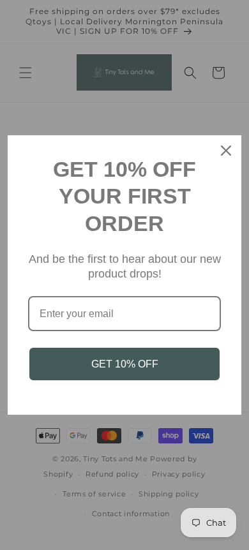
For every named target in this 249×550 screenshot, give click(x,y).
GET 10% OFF (124, 364)
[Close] (226, 150)
